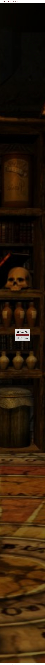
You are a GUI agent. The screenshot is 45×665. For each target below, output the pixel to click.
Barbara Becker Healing (10, 1)
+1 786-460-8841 (23, 335)
